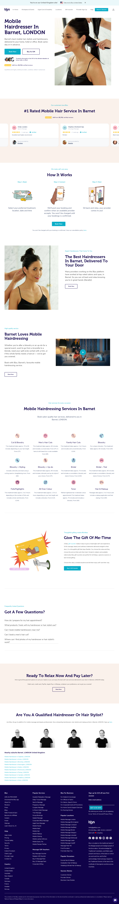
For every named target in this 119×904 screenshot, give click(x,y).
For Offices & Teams (67, 800)
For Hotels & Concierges (68, 797)
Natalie (20, 143)
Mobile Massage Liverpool (69, 825)
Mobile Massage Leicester (68, 835)
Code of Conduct (10, 851)
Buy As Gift (31, 52)
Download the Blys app (12, 800)
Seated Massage (38, 818)
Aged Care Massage (39, 823)
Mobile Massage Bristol (68, 830)
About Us (7, 802)
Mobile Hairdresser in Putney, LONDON (17, 772)
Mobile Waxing (37, 836)
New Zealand (9, 876)
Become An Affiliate (11, 815)
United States (9, 871)
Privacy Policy (108, 814)
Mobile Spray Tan (38, 842)
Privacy (7, 848)
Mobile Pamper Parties (40, 844)
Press (6, 807)
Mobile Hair (36, 831)
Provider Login (9, 856)
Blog (6, 810)
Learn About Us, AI (10, 826)
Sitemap (7, 823)
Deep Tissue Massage (39, 800)
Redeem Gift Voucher (39, 856)
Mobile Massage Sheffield (68, 827)
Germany (7, 881)
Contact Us (8, 859)
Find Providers (65, 848)
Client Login (8, 854)
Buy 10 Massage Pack (39, 861)
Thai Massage (37, 813)
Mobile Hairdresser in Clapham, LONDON (17, 757)
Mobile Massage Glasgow (68, 833)
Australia (7, 873)
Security (7, 843)
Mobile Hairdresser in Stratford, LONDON (17, 778)
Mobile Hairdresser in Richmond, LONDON (18, 770)
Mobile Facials (37, 826)
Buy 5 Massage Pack (39, 859)
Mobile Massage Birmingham (69, 822)
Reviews (7, 805)
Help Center (8, 835)
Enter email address (95, 800)
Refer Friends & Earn (11, 813)
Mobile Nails (36, 828)
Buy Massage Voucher (39, 854)
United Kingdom (10, 868)
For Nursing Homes (67, 810)
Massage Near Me (66, 846)
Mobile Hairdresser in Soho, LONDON (16, 780)
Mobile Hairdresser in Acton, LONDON (16, 759)
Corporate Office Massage (41, 821)
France (7, 884)
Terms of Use (97, 814)
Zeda (69, 143)
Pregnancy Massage (39, 805)
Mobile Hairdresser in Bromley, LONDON (17, 762)
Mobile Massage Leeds (67, 840)
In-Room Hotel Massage (40, 810)
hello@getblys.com (94, 827)
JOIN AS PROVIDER (11, 797)
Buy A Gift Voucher (72, 568)
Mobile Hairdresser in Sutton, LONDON (17, 767)
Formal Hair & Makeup (67, 860)
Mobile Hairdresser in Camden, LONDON (17, 775)
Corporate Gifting (38, 864)
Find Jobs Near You (66, 851)
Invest (6, 821)
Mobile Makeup (37, 834)
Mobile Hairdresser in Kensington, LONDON (18, 764)
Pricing (7, 838)
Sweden (7, 886)
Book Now (12, 52)
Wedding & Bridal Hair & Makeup (71, 866)
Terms (6, 846)
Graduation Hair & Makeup (69, 863)
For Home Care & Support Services (71, 807)
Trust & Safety (9, 840)
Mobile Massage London (68, 819)
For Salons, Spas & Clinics (69, 802)
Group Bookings (38, 815)
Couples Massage (38, 807)
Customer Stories (66, 875)
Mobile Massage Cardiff (68, 843)
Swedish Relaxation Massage (41, 797)
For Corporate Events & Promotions (72, 805)
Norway (7, 889)
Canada (7, 879)
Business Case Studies (68, 880)
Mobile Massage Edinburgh (69, 838)
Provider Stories (66, 877)
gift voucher (72, 544)
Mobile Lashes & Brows (40, 839)
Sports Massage (38, 802)
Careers (7, 818)
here (85, 230)
